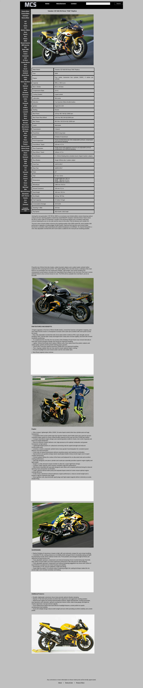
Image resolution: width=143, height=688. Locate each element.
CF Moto (25, 60)
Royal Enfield (25, 150)
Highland (25, 86)
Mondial (25, 122)
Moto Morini (25, 126)
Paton (25, 139)
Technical (25, 204)
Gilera (25, 77)
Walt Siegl (25, 187)
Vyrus (25, 185)
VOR (25, 180)
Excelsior (25, 71)
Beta (25, 36)
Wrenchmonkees (25, 191)
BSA (25, 47)
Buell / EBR (25, 49)
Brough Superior (25, 43)
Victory (25, 176)
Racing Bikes (25, 17)
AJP (25, 21)
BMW (25, 40)
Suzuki (25, 159)
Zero (25, 200)
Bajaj (25, 32)
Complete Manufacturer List (25, 209)
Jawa (25, 101)
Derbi (25, 64)
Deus (25, 66)
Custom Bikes (25, 13)
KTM (25, 105)
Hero (25, 83)
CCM (25, 58)
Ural (25, 170)
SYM (25, 163)
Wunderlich (25, 193)
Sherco (25, 154)
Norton (25, 135)
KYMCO (25, 107)
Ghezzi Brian (25, 75)
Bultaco (25, 51)
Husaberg (25, 92)
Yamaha (25, 198)
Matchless (25, 120)
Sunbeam (25, 157)
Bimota (25, 38)
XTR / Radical (25, 195)
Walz (25, 189)
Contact (73, 3)
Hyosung (25, 96)
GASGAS (25, 73)
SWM (25, 161)
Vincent (25, 178)
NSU (25, 137)
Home (47, 3)
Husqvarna (25, 94)
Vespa (25, 174)
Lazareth (25, 111)
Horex (25, 90)
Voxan (25, 182)
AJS (25, 23)
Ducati (25, 68)
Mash (25, 118)
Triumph (25, 165)
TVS (25, 167)
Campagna (25, 55)
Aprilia (25, 25)
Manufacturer (61, 3)
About (60, 682)
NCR (25, 133)
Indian (25, 99)
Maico (25, 116)
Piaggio (25, 144)
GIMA (25, 79)
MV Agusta (25, 129)
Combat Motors (25, 62)
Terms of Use (69, 682)
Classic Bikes (25, 11)
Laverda (25, 109)
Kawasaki (25, 103)
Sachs (25, 152)
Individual (25, 15)
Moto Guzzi (25, 124)
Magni (25, 114)
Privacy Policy (80, 682)
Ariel (25, 27)
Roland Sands (25, 148)
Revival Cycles (25, 146)
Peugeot (25, 142)
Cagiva (25, 53)
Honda (25, 88)
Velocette (25, 172)
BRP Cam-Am (25, 45)
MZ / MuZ (25, 131)
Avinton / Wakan (25, 30)
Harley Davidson (25, 81)
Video (25, 202)
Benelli (25, 34)
